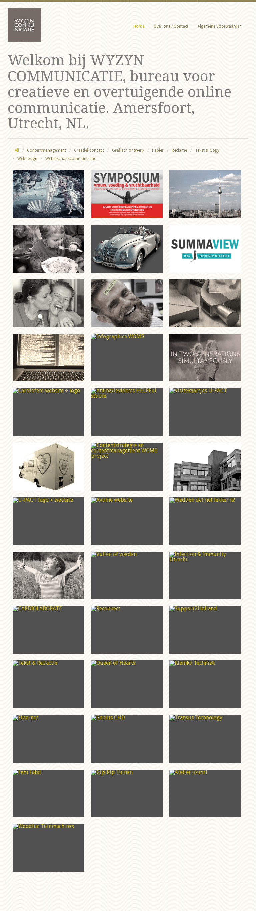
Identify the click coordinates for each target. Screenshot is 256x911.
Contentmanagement (46, 150)
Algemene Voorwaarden (220, 26)
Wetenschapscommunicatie (70, 158)
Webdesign (27, 158)
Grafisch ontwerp (128, 150)
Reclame (179, 150)
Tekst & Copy (207, 150)
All (17, 150)
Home (138, 26)
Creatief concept (89, 150)
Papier (158, 150)
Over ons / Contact (171, 26)
